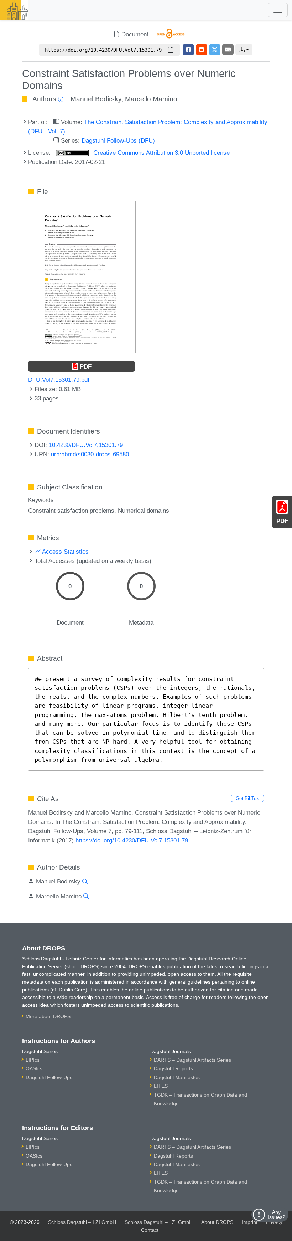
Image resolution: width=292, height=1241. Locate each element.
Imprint (249, 1222)
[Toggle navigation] (278, 10)
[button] (243, 49)
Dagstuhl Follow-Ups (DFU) (118, 140)
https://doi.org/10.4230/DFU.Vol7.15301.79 (131, 840)
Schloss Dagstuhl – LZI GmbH (82, 1222)
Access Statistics (65, 551)
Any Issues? (276, 1214)
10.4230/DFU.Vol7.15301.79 (86, 444)
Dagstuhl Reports (173, 1068)
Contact (149, 1230)
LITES (161, 1086)
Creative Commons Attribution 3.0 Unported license (161, 152)
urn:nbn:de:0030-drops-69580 (90, 454)
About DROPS (217, 1222)
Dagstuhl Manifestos (177, 1077)
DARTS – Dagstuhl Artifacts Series (192, 1060)
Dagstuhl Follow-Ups (49, 1077)
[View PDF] (82, 276)
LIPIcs (33, 1060)
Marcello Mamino (151, 99)
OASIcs (34, 1068)
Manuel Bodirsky (96, 99)
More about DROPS (48, 1016)
